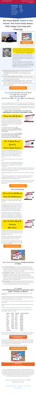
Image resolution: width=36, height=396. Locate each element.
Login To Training (18, 387)
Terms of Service (27, 385)
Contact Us (14, 385)
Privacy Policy (20, 385)
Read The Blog (8, 385)
